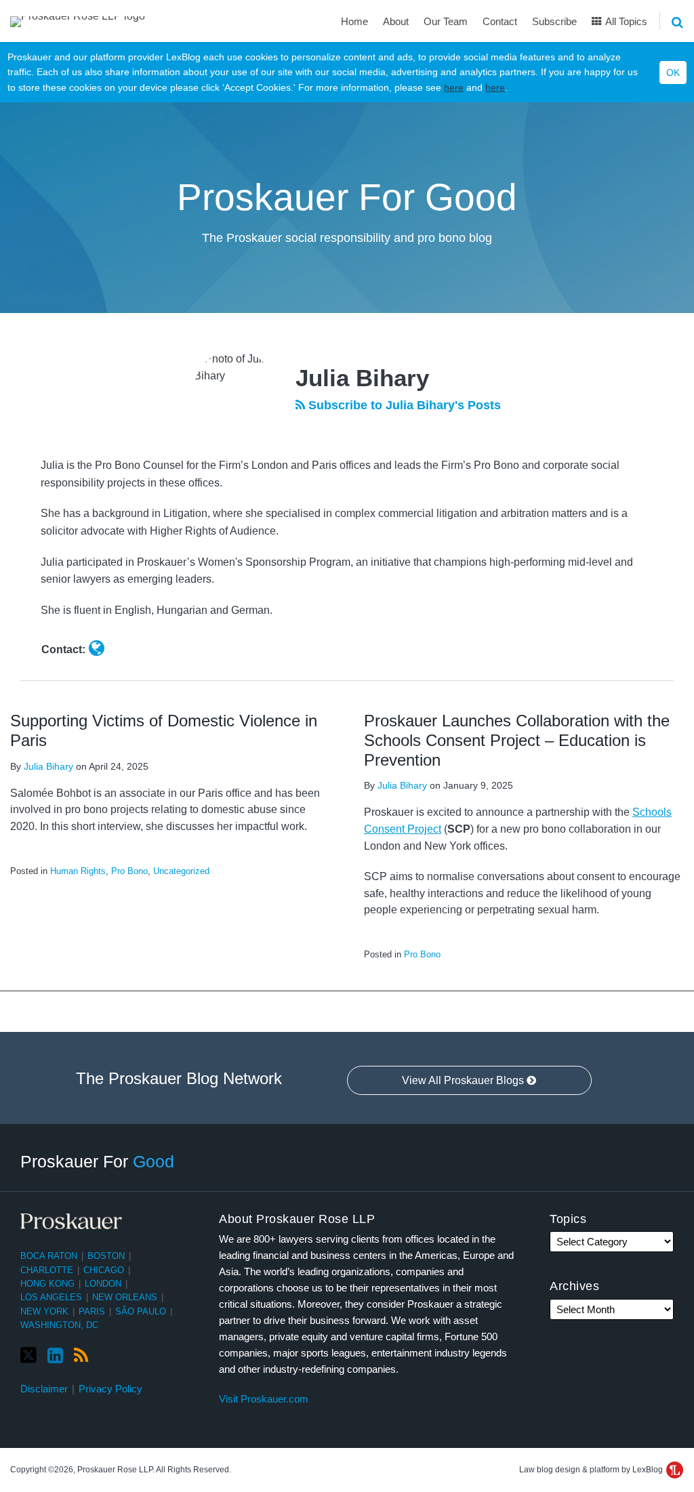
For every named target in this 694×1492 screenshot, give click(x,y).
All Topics (625, 21)
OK (673, 72)
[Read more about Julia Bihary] (96, 648)
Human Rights (78, 871)
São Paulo (140, 1311)
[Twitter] (28, 1355)
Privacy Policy (110, 1388)
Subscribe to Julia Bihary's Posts (403, 405)
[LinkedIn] (55, 1355)
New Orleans (124, 1297)
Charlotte (46, 1270)
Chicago (103, 1270)
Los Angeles (51, 1297)
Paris (92, 1311)
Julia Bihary (48, 766)
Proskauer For (97, 1161)
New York (44, 1311)
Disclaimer (44, 1388)
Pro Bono (129, 871)
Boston (106, 1256)
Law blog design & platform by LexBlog (592, 1469)
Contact (500, 21)
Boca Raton (48, 1256)
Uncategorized (181, 871)
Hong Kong (47, 1284)
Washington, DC (59, 1325)
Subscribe (554, 21)
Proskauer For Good (347, 197)
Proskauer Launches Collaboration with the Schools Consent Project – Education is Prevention (517, 740)
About (396, 21)
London (103, 1284)
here (454, 87)
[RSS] (81, 1355)
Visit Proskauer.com (263, 1399)
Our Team (446, 21)
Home (354, 21)
